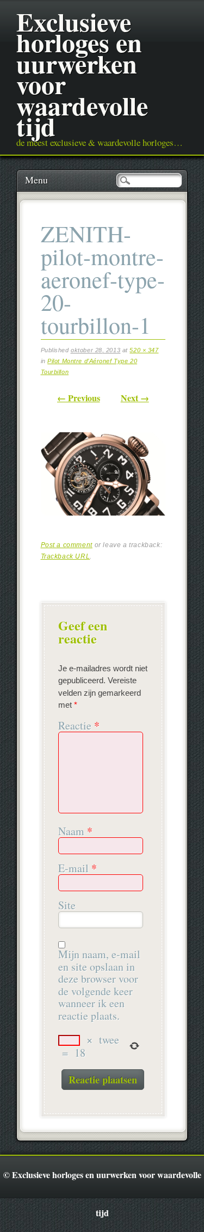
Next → (135, 397)
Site (67, 905)
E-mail (77, 868)
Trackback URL (65, 556)
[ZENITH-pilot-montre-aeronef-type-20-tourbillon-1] (103, 524)
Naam (75, 831)
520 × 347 (143, 350)
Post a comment (66, 545)
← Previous (78, 397)
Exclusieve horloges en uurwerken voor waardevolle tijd (82, 73)
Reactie (79, 726)
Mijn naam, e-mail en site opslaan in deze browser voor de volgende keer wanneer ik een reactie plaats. (99, 985)
